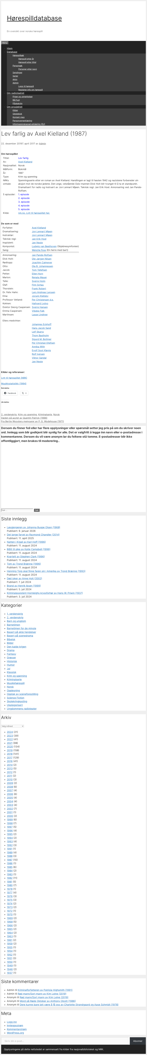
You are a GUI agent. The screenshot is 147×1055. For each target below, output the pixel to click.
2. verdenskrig (9, 414)
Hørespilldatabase (34, 18)
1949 (10, 965)
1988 (9, 856)
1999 (10, 819)
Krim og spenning (27, 414)
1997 (10, 826)
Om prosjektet (14, 106)
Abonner (137, 1041)
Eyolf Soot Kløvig (41, 350)
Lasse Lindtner (40, 314)
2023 (10, 735)
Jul (8, 668)
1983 (10, 874)
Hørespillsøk (18, 55)
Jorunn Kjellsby (40, 296)
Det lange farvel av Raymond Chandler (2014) (33, 534)
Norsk (56, 414)
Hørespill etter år (26, 59)
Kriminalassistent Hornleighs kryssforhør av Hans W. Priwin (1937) (45, 593)
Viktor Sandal (39, 357)
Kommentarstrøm (17, 1029)
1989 (10, 852)
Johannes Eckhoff (41, 324)
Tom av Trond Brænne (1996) (24, 563)
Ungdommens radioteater (22, 708)
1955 (9, 947)
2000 (10, 816)
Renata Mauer (39, 277)
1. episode (23, 194)
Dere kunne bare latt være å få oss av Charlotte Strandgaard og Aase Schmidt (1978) (69, 1004)
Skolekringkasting (17, 701)
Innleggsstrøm (15, 1025)
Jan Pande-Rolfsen (42, 255)
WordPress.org (15, 1032)
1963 (10, 936)
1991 (9, 848)
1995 (10, 834)
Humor (11, 664)
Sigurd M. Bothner (41, 339)
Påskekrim (17, 103)
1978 (9, 889)
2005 (10, 797)
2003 (10, 805)
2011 (9, 775)
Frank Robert (39, 288)
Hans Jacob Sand (41, 328)
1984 (10, 870)
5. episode (24, 209)
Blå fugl (16, 100)
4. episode (23, 205)
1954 (10, 951)
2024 (10, 732)
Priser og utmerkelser (23, 96)
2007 (10, 790)
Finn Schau (38, 284)
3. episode (24, 201)
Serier (15, 76)
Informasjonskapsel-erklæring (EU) (29, 124)
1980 (10, 885)
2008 (10, 786)
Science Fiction (15, 697)
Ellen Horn (37, 273)
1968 (10, 921)
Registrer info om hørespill (30, 89)
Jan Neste (37, 242)
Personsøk (17, 65)
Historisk (12, 661)
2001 (10, 812)
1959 (10, 943)
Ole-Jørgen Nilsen (41, 258)
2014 (10, 764)
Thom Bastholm (40, 335)
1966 (10, 925)
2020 (10, 746)
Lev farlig (23, 158)
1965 (10, 929)
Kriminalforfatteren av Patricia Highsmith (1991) (45, 990)
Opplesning (13, 690)
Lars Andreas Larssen (43, 292)
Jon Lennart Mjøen (42, 231)
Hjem (9, 48)
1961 (9, 940)
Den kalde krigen (16, 646)
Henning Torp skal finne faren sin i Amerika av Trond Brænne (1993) (46, 571)
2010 (10, 779)
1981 (9, 881)
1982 (9, 878)
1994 (10, 837)
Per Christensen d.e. (43, 299)
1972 (9, 910)
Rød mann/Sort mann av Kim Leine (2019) (42, 993)
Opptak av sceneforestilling (22, 694)
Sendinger (17, 72)
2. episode (24, 198)
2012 (9, 772)
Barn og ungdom (16, 621)
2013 (10, 768)
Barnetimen (13, 624)
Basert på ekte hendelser (21, 632)
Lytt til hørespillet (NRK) (14, 377)
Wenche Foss (39, 250)
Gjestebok (17, 113)
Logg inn (12, 1022)
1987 (9, 859)
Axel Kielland (25, 161)
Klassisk (11, 672)
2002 (10, 808)
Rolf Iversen (38, 354)
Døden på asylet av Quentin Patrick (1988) (24, 417)
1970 (10, 914)
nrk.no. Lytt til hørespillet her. (34, 213)
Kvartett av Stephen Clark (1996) (26, 556)
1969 (10, 918)
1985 (9, 867)
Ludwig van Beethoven (44, 246)
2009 (10, 783)
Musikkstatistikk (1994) (13, 383)
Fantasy (11, 654)
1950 (10, 962)
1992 (10, 845)
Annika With (38, 346)
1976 (10, 896)
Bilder (10, 643)
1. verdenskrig (15, 613)
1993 (10, 841)
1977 (9, 892)
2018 (9, 753)
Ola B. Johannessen (42, 266)
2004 (10, 801)
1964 (10, 932)
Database (12, 51)
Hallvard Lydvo (40, 303)
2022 (10, 739)
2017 (9, 757)
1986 (10, 863)
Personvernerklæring (22, 120)
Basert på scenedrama (20, 635)
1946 (10, 969)
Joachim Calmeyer (42, 262)
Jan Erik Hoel (39, 238)
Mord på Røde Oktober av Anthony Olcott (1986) (48, 1001)
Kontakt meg (19, 117)
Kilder (15, 110)
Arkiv (15, 79)
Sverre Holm (38, 281)
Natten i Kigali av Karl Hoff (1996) (26, 542)
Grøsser (11, 657)
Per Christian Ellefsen (43, 342)
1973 (10, 907)
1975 (9, 899)
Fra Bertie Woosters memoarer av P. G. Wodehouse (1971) (32, 421)
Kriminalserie (45, 414)
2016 (10, 761)
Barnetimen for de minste (21, 628)
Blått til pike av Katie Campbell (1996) (28, 549)
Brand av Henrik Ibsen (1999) (24, 585)
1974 (9, 903)
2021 (9, 743)
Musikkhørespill (16, 683)
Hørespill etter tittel (27, 62)
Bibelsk (11, 639)
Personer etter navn (27, 69)
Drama (10, 650)
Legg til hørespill (26, 86)
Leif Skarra (38, 331)
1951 (9, 958)
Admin (16, 83)
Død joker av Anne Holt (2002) (24, 578)
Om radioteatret (15, 93)
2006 (10, 794)
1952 (9, 954)
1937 (10, 972)
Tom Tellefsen (39, 269)
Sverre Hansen (40, 307)
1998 (10, 823)
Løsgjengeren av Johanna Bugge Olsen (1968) (33, 527)
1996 (10, 830)
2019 (10, 750)
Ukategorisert (15, 705)
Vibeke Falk (38, 310)
